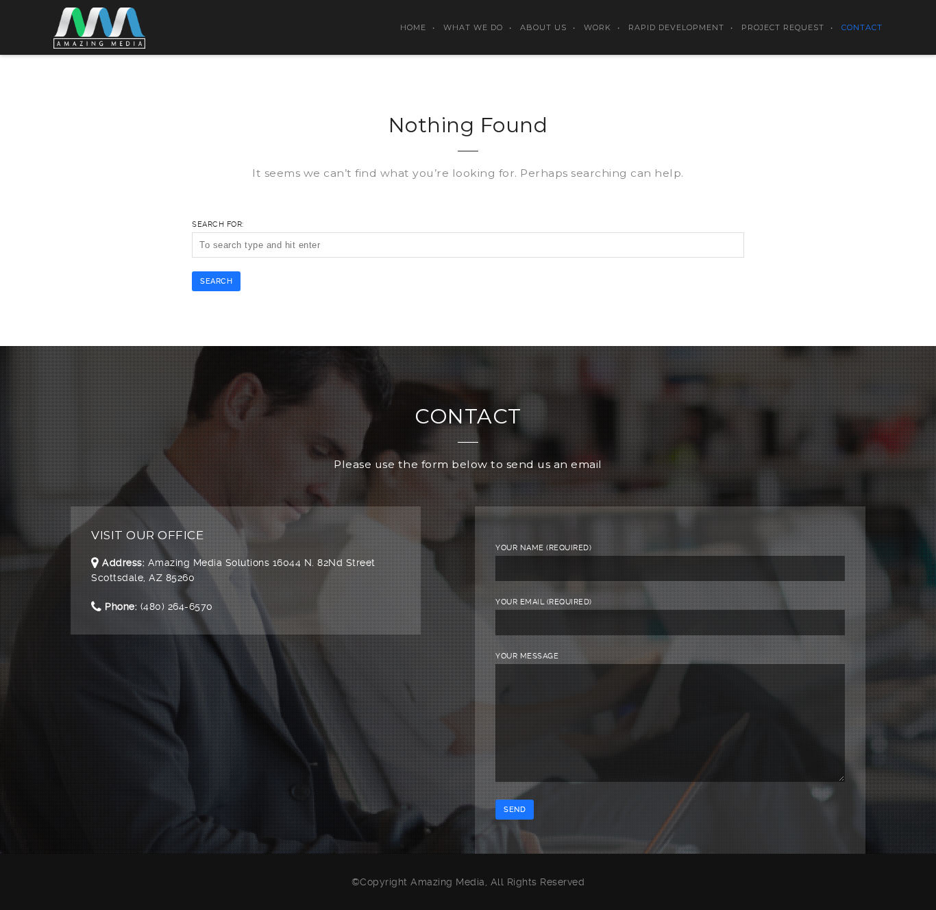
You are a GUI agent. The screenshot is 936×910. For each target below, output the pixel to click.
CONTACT (862, 27)
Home (413, 27)
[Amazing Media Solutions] (99, 27)
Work (597, 27)
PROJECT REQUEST (782, 27)
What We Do (473, 27)
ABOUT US (543, 27)
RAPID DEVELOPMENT (676, 27)
